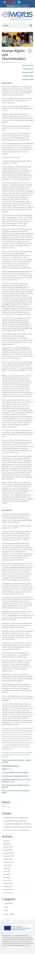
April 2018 (6, 877)
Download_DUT (28, 72)
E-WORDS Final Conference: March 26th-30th (17, 827)
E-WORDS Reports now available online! (15, 818)
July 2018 (6, 868)
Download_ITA (28, 69)
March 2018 (7, 880)
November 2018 (8, 856)
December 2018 (8, 853)
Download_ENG (28, 65)
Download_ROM (27, 79)
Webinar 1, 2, (6, 769)
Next (31, 39)
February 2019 (8, 847)
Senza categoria (12, 62)
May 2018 (6, 874)
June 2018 (6, 871)
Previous (4, 39)
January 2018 (7, 886)
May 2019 (6, 841)
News (6, 910)
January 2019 (7, 850)
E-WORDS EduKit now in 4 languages (15, 821)
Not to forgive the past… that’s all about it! (16, 830)
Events (6, 907)
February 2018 (8, 883)
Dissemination (8, 903)
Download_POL (28, 76)
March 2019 (7, 844)
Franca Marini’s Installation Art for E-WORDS (17, 824)
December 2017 (8, 889)
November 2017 (8, 892)
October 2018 (7, 859)
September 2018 (8, 862)
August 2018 (7, 865)
